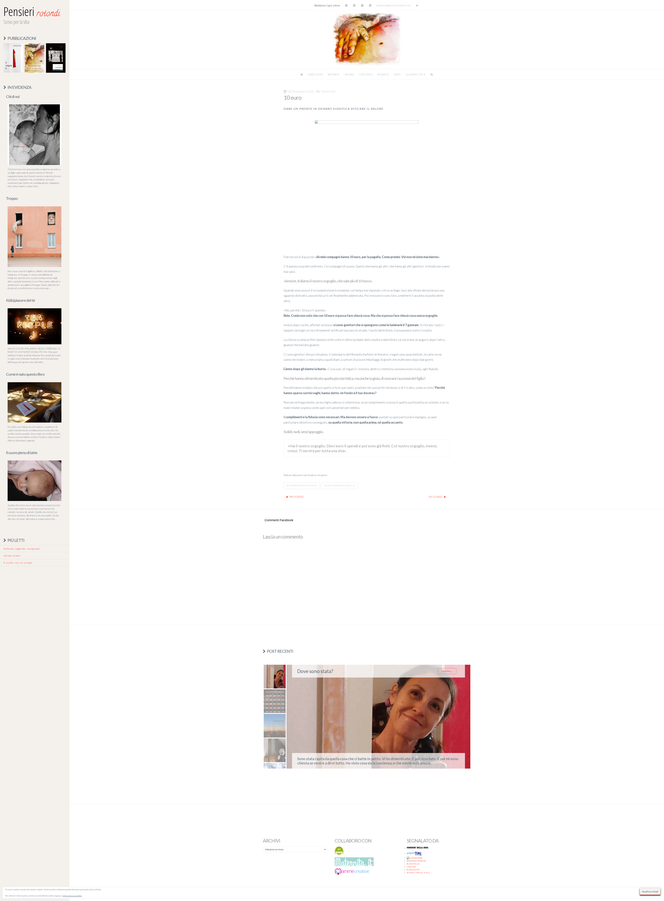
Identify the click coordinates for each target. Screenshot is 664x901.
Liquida (411, 867)
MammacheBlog (416, 861)
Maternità (328, 91)
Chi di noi (13, 96)
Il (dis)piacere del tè (20, 300)
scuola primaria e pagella (339, 485)
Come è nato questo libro (25, 374)
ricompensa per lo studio (301, 485)
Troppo (12, 198)
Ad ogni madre (12, 555)
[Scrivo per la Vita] (366, 64)
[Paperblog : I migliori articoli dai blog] (415, 853)
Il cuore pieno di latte (21, 452)
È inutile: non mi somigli (18, 562)
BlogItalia (413, 864)
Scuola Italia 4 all (418, 873)
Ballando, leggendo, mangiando (22, 548)
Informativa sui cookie (72, 895)
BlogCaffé (413, 870)
